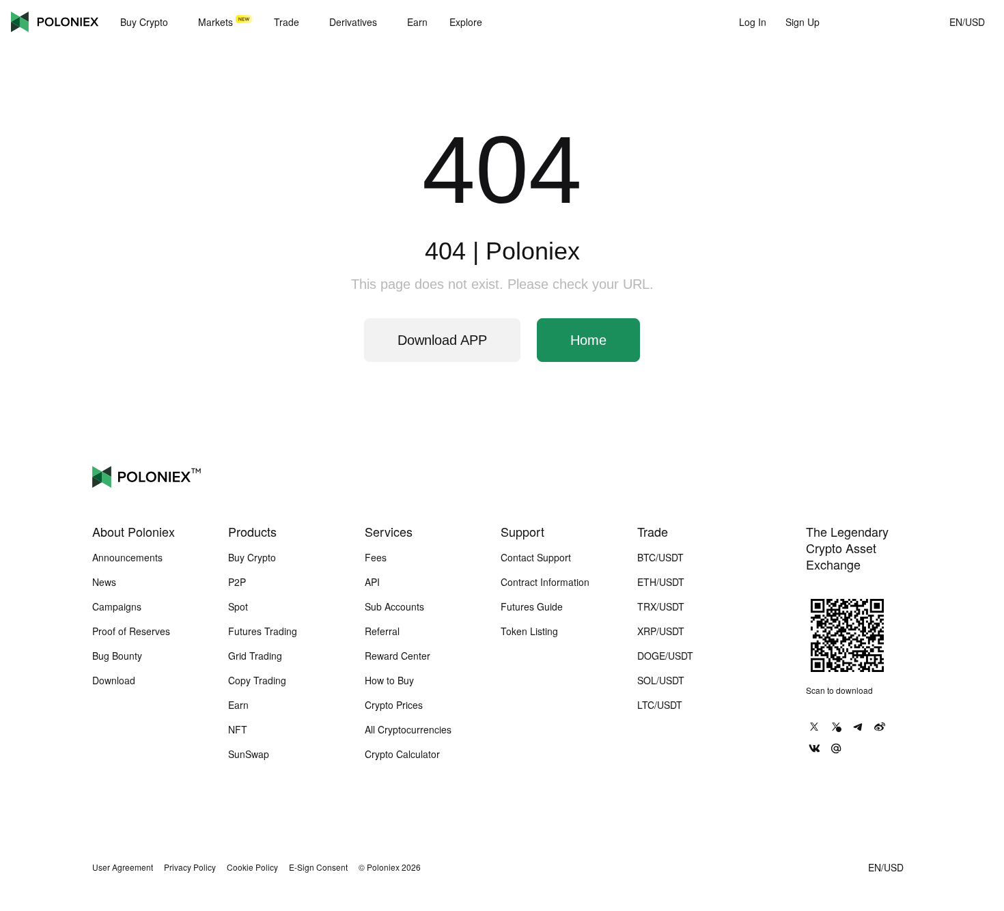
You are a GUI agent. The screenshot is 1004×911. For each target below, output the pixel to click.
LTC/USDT (659, 705)
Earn (238, 705)
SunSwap (248, 754)
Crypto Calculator (402, 754)
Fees (376, 557)
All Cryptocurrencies (408, 729)
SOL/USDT (660, 680)
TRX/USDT (660, 606)
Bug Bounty (117, 655)
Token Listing (529, 631)
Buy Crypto (252, 557)
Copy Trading (257, 680)
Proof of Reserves (131, 631)
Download (113, 680)
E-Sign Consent (318, 867)
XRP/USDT (660, 631)
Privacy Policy (190, 867)
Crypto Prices (394, 705)
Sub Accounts (394, 606)
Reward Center (397, 655)
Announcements (127, 557)
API (372, 582)
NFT (237, 729)
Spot (238, 606)
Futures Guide (532, 606)
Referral (382, 631)
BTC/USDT (660, 557)
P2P (237, 582)
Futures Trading (262, 631)
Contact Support (536, 557)
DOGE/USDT (665, 655)
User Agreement (122, 867)
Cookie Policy (252, 867)
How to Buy (389, 680)
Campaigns (116, 606)
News (104, 582)
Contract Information (545, 582)
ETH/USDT (660, 582)
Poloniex (54, 22)
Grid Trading (255, 655)
